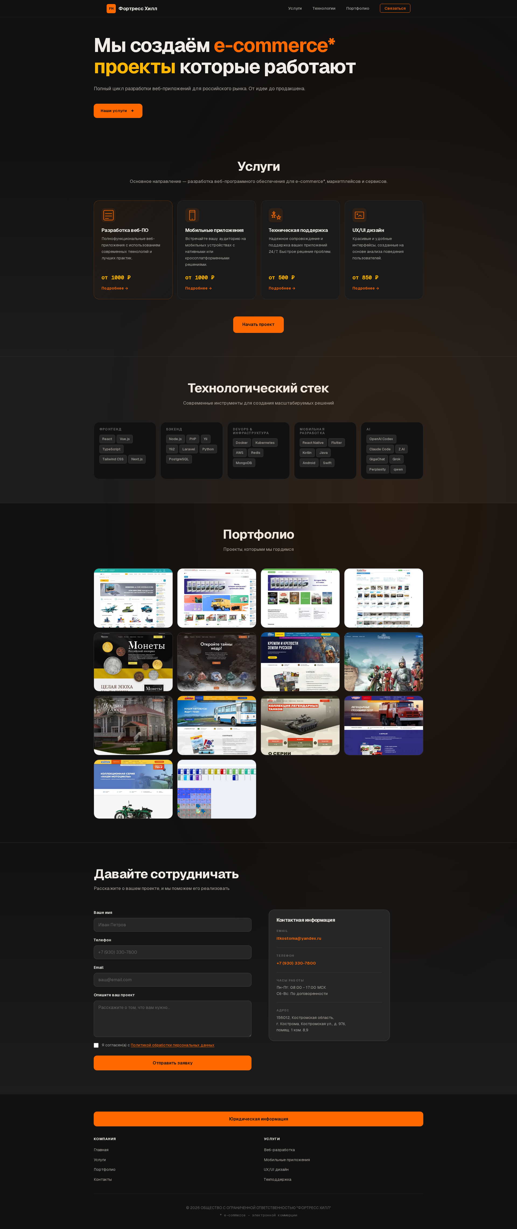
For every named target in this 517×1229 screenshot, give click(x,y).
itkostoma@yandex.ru (299, 938)
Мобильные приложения (287, 1159)
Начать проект (258, 324)
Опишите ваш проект (114, 995)
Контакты (103, 1179)
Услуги (295, 8)
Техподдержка (277, 1179)
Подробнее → (115, 288)
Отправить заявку (173, 1063)
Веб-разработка (279, 1149)
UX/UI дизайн (276, 1169)
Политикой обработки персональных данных (172, 1045)
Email (98, 967)
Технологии (324, 8)
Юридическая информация (258, 1119)
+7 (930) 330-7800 (296, 963)
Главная (101, 1149)
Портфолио (357, 8)
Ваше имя (103, 912)
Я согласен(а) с (158, 1045)
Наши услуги (114, 110)
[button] (216, 789)
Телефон (102, 940)
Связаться (395, 8)
